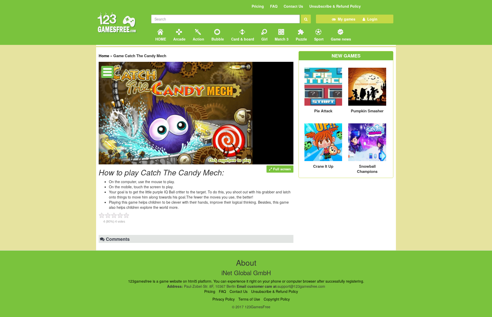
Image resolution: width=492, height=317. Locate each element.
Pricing (258, 6)
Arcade (179, 39)
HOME (160, 39)
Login (371, 19)
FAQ (274, 6)
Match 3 (281, 39)
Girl (264, 39)
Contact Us (293, 6)
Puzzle (301, 39)
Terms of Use (249, 299)
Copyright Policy (277, 299)
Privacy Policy (223, 299)
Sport (318, 39)
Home (104, 55)
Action (198, 39)
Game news (340, 39)
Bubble (217, 39)
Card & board (242, 39)
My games (345, 19)
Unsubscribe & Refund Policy (335, 6)
